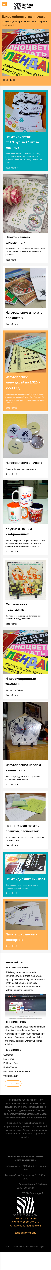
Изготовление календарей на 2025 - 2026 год (22, 382)
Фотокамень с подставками (16, 607)
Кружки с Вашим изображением (18, 531)
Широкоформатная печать (23, 17)
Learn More (13, 1083)
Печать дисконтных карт (25, 879)
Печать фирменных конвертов (21, 937)
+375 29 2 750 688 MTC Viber (25, 1222)
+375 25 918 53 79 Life (25, 1219)
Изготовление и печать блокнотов (24, 315)
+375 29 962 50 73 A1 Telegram (25, 1226)
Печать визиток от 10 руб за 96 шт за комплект (22, 142)
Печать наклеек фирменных (17, 240)
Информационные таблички (20, 681)
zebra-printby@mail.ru (25, 1233)
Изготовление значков (23, 463)
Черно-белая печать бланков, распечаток (22, 828)
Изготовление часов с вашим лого (23, 767)
